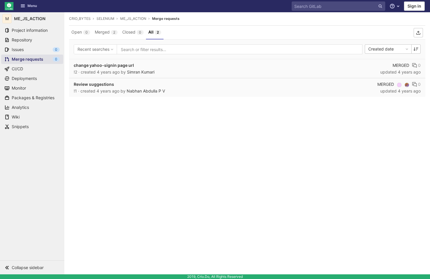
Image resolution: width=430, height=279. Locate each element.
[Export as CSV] (418, 32)
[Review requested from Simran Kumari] (407, 85)
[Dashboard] (9, 6)
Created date (381, 48)
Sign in (414, 6)
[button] (32, 267)
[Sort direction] (416, 49)
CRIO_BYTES (80, 18)
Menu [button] (32, 6)
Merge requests (166, 18)
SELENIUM (105, 18)
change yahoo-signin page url (104, 65)
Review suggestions (94, 84)
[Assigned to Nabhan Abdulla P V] (399, 85)
